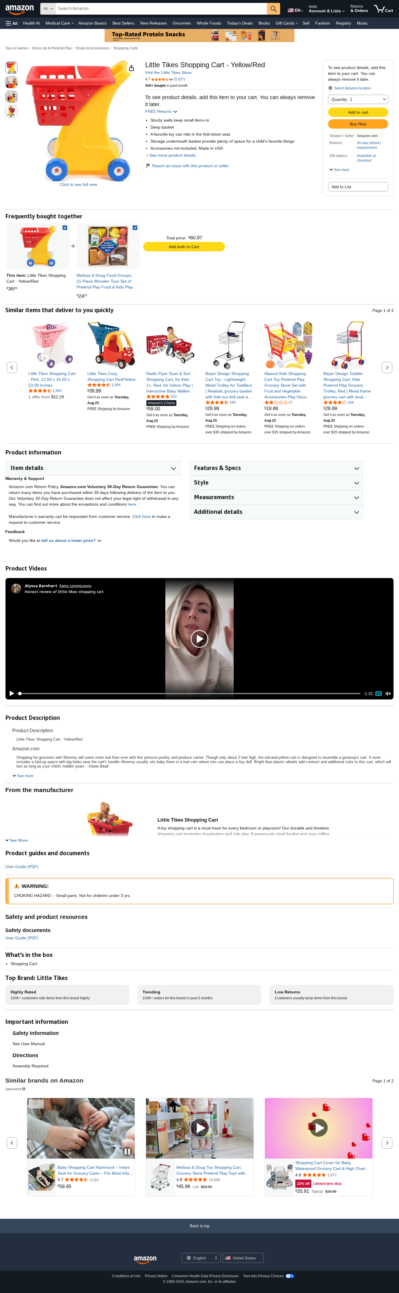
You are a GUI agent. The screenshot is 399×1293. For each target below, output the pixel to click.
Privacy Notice (156, 1276)
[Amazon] (20, 8)
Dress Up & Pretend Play (52, 48)
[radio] (11, 67)
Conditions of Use (126, 1276)
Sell (306, 23)
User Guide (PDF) (22, 866)
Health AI (31, 23)
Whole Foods (209, 23)
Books (264, 23)
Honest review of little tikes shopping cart (64, 591)
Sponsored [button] (13, 1089)
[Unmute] (388, 693)
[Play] (10, 693)
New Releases (153, 23)
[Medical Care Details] (73, 23)
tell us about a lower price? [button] (69, 540)
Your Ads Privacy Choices (263, 1276)
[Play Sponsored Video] (200, 1128)
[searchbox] (161, 8)
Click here (141, 516)
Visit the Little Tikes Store (168, 72)
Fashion (322, 23)
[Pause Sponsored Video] (127, 1152)
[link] (108, 246)
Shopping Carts (125, 48)
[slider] (189, 693)
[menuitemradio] (378, 693)
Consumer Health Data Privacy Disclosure (205, 1276)
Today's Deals (240, 23)
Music (362, 23)
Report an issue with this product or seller (190, 165)
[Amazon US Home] (145, 1260)
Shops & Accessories (92, 48)
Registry (343, 23)
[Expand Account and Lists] (343, 11)
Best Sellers (123, 23)
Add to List (341, 186)
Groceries (182, 23)
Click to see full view (78, 184)
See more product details (172, 155)
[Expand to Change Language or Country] (302, 11)
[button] (11, 23)
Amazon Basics (92, 23)
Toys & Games (16, 48)
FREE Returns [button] (159, 111)
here (132, 504)
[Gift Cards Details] (297, 23)
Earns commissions (75, 585)
